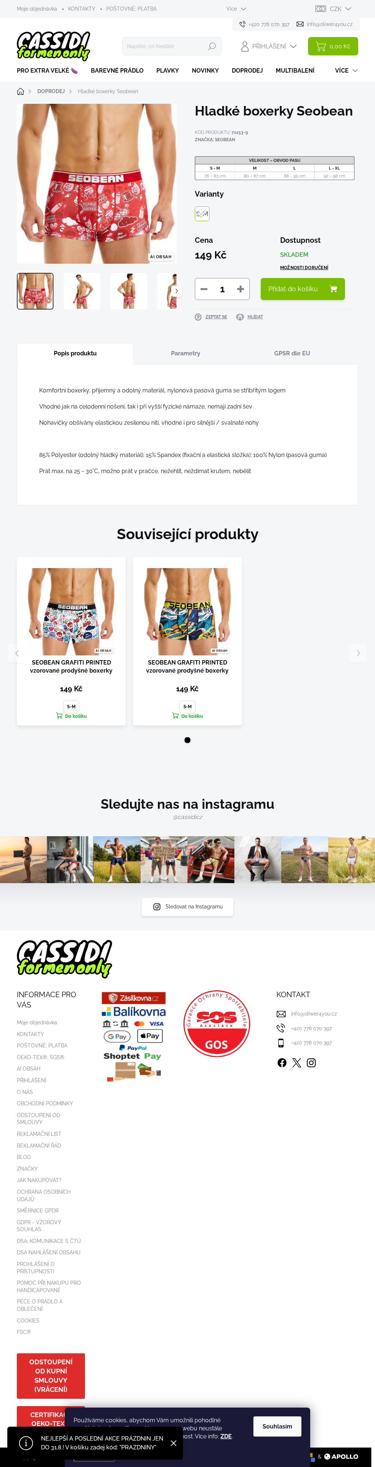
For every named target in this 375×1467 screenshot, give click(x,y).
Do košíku (76, 716)
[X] (296, 1061)
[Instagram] (311, 1061)
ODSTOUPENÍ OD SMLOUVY (38, 1119)
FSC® (24, 1332)
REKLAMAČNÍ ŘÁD (39, 1146)
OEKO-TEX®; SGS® (40, 1057)
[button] (187, 740)
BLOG (24, 1157)
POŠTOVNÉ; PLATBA (131, 9)
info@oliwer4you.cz (314, 1014)
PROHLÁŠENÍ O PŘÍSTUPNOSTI (36, 1267)
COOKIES (28, 1321)
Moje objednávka (37, 9)
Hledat (212, 46)
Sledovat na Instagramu (194, 907)
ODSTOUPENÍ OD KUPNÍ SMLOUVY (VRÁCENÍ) (51, 1375)
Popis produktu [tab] (75, 353)
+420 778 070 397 (311, 1028)
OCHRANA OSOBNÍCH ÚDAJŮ (44, 1195)
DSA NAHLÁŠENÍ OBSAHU (49, 1252)
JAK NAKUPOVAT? (39, 1180)
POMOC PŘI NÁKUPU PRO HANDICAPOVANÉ (49, 1286)
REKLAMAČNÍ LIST (39, 1134)
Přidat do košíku (293, 289)
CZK (335, 9)
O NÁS (25, 1092)
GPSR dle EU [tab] (292, 353)
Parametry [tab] (185, 353)
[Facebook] (281, 1061)
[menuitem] (50, 71)
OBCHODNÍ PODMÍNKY (45, 1103)
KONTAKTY (81, 9)
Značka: (215, 139)
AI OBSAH (28, 1069)
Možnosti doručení (304, 267)
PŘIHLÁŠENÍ (31, 1080)
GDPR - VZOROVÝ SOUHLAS (39, 1226)
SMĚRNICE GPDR (38, 1211)
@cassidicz (187, 816)
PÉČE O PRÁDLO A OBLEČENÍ (40, 1305)
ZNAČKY (27, 1169)
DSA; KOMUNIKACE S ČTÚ (49, 1241)
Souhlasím (277, 1426)
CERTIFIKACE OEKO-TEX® (51, 1419)
